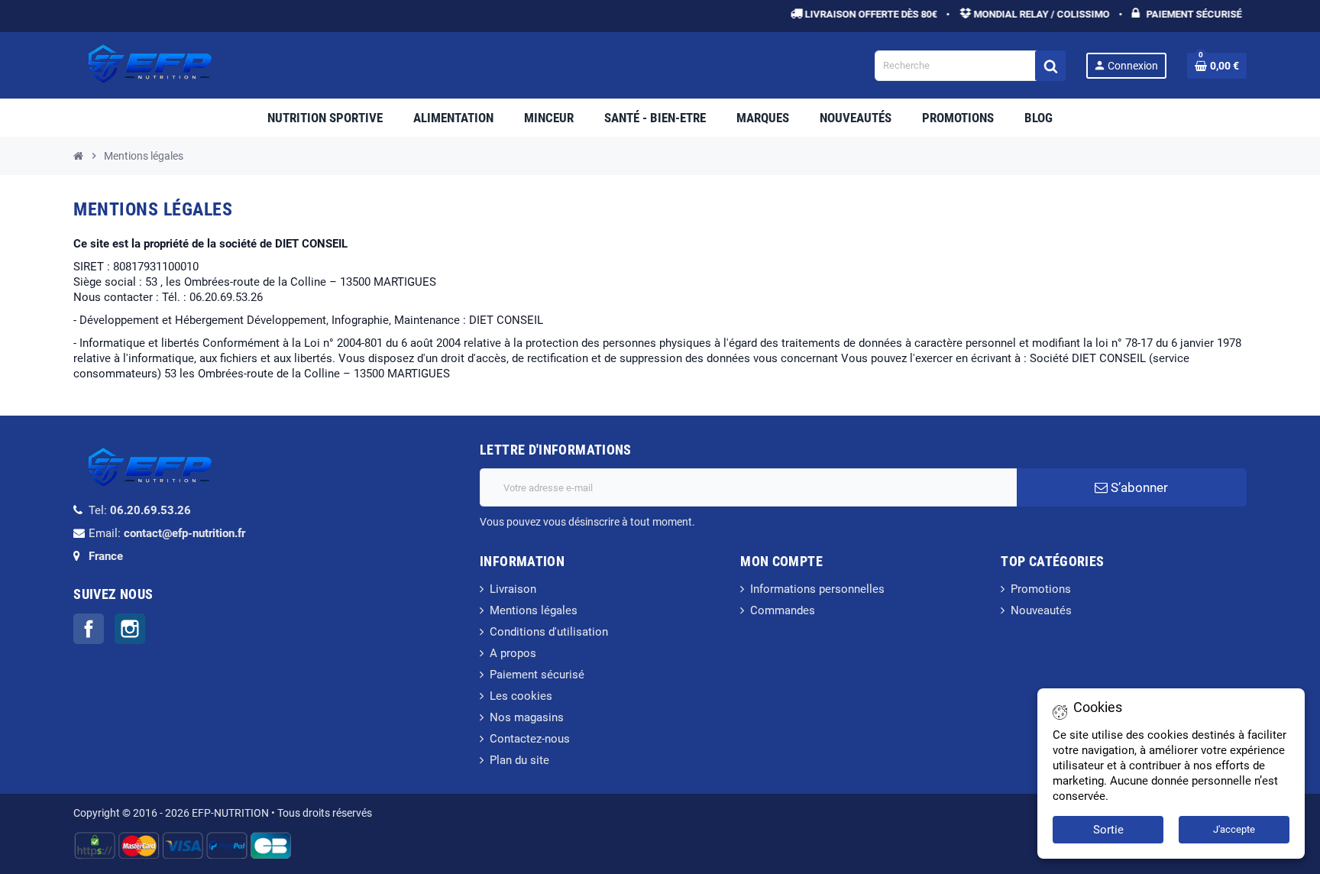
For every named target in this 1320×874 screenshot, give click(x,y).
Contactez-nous (530, 739)
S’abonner (1138, 487)
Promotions (1041, 589)
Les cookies (521, 696)
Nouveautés (1041, 610)
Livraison (513, 589)
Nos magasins (527, 717)
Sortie (1108, 830)
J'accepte (1234, 829)
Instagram (130, 628)
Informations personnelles (817, 589)
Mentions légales (534, 610)
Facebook (88, 628)
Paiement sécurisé (537, 674)
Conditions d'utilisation (549, 632)
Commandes (782, 610)
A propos (513, 653)
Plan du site (519, 760)
